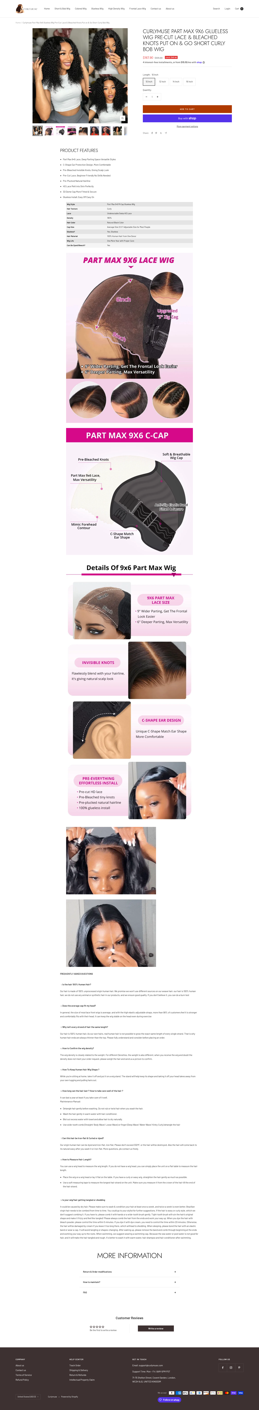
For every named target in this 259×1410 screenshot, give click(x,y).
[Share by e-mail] (166, 133)
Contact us (156, 8)
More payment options (187, 126)
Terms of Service (24, 1375)
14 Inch (176, 81)
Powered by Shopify (69, 1396)
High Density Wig (116, 8)
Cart (238, 8)
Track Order (75, 1365)
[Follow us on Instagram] (231, 1368)
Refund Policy (22, 1379)
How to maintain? (91, 1282)
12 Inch (162, 81)
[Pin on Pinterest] (156, 133)
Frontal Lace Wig (137, 8)
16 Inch (189, 81)
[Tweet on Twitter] (161, 133)
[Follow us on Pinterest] (239, 1368)
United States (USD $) (27, 1396)
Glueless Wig (97, 8)
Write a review (155, 1328)
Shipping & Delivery (78, 1370)
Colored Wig (80, 8)
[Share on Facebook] (152, 133)
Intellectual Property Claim (82, 1379)
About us (170, 8)
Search (216, 8)
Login (227, 8)
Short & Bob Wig (62, 8)
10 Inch (149, 81)
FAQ (85, 1292)
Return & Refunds (77, 1375)
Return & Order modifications (97, 1271)
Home (47, 8)
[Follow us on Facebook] (223, 1368)
